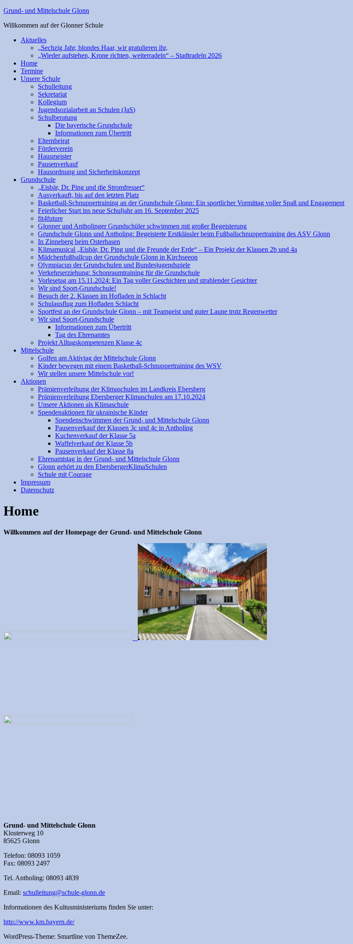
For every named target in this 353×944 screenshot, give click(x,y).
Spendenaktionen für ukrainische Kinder (93, 412)
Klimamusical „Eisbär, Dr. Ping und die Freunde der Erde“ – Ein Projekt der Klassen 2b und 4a (167, 249)
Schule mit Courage (65, 474)
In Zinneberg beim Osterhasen (79, 241)
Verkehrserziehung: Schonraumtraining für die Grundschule (119, 272)
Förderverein (55, 148)
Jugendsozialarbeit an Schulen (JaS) (86, 109)
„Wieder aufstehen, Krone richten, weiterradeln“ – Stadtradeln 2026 (130, 55)
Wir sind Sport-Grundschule (76, 319)
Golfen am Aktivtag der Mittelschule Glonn (97, 358)
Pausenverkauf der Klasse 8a (94, 451)
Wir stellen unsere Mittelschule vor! (86, 373)
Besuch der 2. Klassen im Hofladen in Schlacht (102, 296)
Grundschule (38, 179)
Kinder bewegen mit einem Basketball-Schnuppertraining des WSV (130, 365)
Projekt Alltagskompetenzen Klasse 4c (90, 342)
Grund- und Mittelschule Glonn (46, 10)
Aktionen (33, 381)
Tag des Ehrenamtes (82, 334)
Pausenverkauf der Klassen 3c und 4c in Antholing (124, 427)
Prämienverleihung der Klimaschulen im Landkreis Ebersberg (121, 389)
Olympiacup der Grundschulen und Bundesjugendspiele (114, 265)
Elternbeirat (53, 140)
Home (29, 63)
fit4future (50, 218)
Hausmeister (54, 156)
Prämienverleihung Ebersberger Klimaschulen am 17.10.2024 (121, 396)
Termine (32, 71)
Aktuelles (33, 40)
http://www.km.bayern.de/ (38, 921)
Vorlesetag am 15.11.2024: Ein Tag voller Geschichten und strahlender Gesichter (147, 280)
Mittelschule (37, 350)
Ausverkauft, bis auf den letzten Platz (88, 195)
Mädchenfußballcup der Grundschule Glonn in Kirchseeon (118, 257)
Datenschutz (37, 490)
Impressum (35, 482)
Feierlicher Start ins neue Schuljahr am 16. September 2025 (118, 210)
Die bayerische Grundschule (93, 125)
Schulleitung (55, 86)
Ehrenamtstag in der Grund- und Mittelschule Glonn (109, 459)
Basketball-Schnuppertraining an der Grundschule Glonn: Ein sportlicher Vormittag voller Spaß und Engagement (191, 202)
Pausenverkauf (58, 164)
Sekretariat (52, 94)
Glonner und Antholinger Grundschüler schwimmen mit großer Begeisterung (142, 226)
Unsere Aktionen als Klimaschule (83, 404)
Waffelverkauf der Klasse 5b (94, 443)
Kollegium (52, 102)
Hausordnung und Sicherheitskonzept (89, 171)
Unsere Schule (40, 78)
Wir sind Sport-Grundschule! (77, 288)
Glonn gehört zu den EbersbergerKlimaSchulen (102, 466)
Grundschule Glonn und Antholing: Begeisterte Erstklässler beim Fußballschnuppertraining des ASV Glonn (184, 234)
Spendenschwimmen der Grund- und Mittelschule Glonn (132, 420)
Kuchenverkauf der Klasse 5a (95, 435)
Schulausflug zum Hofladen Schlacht (88, 303)
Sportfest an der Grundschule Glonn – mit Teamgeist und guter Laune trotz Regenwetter (157, 311)
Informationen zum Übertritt (93, 133)
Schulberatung (57, 117)
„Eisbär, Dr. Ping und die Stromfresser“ (91, 187)
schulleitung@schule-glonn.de (64, 892)
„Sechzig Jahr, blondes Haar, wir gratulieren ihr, (102, 47)
